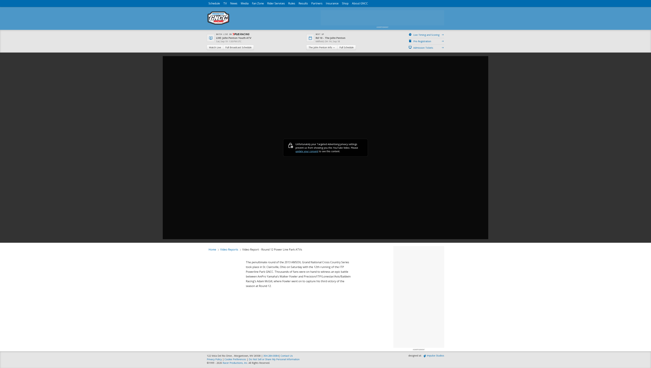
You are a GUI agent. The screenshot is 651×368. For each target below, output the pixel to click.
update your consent (306, 151)
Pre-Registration (422, 41)
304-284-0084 (271, 355)
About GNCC (360, 3)
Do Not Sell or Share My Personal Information (274, 359)
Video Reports (229, 249)
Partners (316, 3)
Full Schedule (346, 47)
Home (212, 249)
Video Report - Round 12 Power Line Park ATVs (272, 249)
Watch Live (215, 47)
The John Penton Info (321, 47)
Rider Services (276, 3)
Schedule (214, 3)
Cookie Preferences (235, 359)
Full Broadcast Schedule (238, 47)
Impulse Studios (435, 355)
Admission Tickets (423, 47)
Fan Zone (258, 3)
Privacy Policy (214, 359)
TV (225, 3)
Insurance (332, 3)
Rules (291, 3)
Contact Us (287, 355)
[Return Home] (218, 24)
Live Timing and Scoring (426, 34)
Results (303, 3)
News (233, 3)
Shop (345, 3)
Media (245, 3)
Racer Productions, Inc (235, 362)
